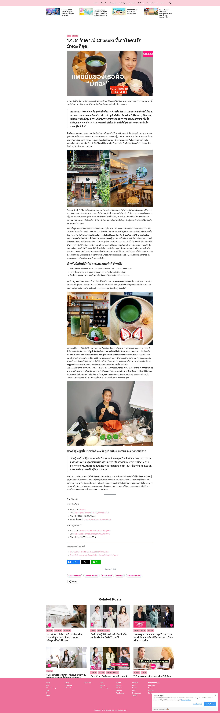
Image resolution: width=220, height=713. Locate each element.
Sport (102, 685)
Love (96, 3)
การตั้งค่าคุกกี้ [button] (197, 704)
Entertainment (152, 3)
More (163, 3)
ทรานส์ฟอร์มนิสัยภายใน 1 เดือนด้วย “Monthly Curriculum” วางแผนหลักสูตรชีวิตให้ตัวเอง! (64, 637)
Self (47, 690)
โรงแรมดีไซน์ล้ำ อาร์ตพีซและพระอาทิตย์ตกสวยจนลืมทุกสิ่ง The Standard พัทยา (165, 13)
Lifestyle (123, 3)
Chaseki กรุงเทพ (75, 576)
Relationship (51, 688)
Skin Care (69, 688)
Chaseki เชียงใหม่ (91, 576)
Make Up (69, 685)
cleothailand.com (104, 710)
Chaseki (82, 509)
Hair (67, 682)
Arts (133, 685)
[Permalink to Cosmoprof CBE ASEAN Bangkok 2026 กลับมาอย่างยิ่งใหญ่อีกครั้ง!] (53, 11)
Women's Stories (103, 630)
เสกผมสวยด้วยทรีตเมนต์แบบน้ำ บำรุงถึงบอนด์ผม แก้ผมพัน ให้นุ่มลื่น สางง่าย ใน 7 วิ (100, 12)
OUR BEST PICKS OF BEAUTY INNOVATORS (132, 11)
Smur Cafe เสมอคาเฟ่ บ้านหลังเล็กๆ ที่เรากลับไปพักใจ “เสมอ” (94, 555)
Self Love (58, 630)
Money (119, 690)
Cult (134, 690)
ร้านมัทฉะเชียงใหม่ (134, 576)
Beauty (104, 3)
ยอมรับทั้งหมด (210, 704)
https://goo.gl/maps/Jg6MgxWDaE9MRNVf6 (92, 534)
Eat (69, 36)
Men (48, 696)
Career (75, 36)
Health (118, 688)
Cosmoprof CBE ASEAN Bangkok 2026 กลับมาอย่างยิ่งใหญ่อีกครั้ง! (67, 12)
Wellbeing (120, 693)
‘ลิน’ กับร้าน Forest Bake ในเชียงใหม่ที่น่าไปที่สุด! (89, 552)
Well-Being (66, 630)
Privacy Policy (186, 700)
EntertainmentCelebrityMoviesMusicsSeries (153, 688)
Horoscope (136, 693)
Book (134, 688)
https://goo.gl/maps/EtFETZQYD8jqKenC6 (92, 513)
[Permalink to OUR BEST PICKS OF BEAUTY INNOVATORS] (119, 11)
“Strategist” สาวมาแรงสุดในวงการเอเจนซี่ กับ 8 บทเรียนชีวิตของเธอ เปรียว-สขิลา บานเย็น (153, 637)
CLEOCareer (107, 576)
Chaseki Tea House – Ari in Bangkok (94, 531)
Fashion (113, 3)
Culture (140, 3)
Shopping (104, 688)
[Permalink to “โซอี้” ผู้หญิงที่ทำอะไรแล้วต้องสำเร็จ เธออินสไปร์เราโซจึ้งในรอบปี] (110, 616)
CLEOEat (119, 576)
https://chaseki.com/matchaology (97, 519)
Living (131, 3)
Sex (47, 685)
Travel (134, 696)
